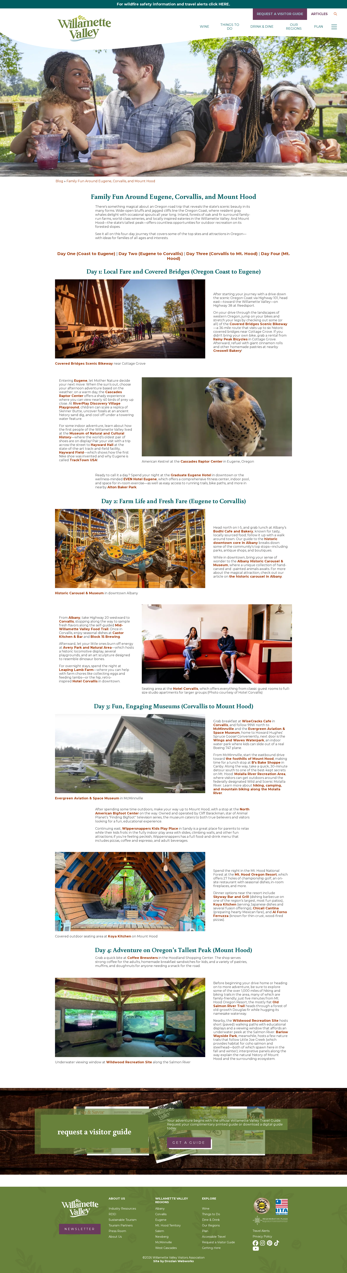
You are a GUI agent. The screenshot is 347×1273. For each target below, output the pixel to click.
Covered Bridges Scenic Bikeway (84, 363)
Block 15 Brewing (105, 637)
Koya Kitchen (119, 936)
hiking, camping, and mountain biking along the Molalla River (247, 789)
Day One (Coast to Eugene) (86, 253)
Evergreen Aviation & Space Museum (87, 798)
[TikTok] (277, 1244)
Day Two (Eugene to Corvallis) (150, 253)
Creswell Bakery (227, 351)
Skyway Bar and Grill (231, 897)
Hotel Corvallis (85, 681)
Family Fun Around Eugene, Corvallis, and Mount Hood (110, 181)
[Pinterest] (270, 1244)
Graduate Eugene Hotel (191, 475)
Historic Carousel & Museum (79, 593)
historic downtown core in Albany (245, 541)
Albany (74, 618)
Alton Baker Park (121, 487)
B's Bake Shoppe (266, 762)
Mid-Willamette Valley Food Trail (91, 627)
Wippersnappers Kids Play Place (150, 828)
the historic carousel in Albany (255, 576)
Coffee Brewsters (142, 958)
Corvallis (66, 621)
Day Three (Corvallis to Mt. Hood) (222, 253)
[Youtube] (256, 1250)
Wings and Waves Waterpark (238, 740)
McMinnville (223, 729)
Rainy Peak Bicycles (230, 339)
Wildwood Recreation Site (129, 1062)
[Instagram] (263, 1244)
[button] (334, 27)
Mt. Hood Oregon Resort (256, 874)
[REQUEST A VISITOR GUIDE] (280, 18)
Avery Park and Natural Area (87, 647)
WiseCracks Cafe (256, 721)
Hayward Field (71, 452)
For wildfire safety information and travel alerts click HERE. (173, 4)
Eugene (80, 381)
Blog (59, 181)
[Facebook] (256, 1244)
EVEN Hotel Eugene (140, 479)
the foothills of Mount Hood (250, 759)
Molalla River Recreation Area (259, 774)
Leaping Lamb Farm (76, 670)
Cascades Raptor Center (201, 461)
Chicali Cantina (266, 908)
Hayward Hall (102, 445)
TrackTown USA (83, 460)
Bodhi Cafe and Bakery (233, 531)
